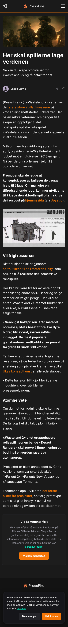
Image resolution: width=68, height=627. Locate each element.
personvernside (34, 546)
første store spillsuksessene (28, 107)
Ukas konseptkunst (17, 371)
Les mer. (21, 608)
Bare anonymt (29, 616)
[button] (34, 539)
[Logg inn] (5, 6)
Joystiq (56, 200)
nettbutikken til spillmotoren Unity (28, 269)
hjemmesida (34, 200)
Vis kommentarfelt (34, 555)
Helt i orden (51, 616)
